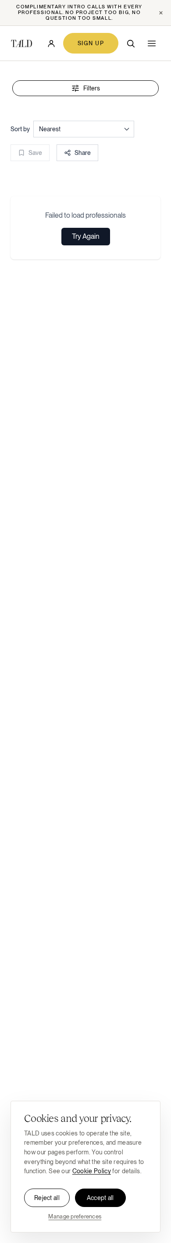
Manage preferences (74, 1216)
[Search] (130, 43)
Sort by (20, 129)
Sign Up (91, 43)
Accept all (100, 1197)
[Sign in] (51, 43)
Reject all (47, 1197)
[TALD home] (21, 43)
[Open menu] (151, 43)
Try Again (86, 236)
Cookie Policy (91, 1171)
